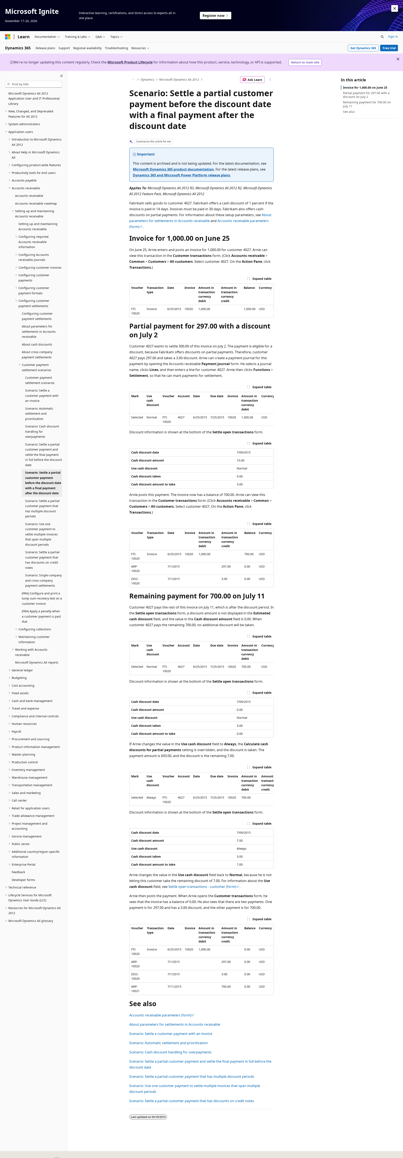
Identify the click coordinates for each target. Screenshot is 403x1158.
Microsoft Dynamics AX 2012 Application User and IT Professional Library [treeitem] (34, 98)
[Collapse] (61, 76)
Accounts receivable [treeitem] (29, 196)
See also (349, 112)
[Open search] (382, 37)
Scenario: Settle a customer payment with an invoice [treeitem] (42, 395)
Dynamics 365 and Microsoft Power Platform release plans (181, 175)
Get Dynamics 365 (363, 48)
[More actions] (270, 79)
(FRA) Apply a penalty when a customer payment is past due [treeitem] (41, 616)
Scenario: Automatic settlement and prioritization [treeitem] (39, 413)
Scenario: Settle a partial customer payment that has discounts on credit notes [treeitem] (42, 560)
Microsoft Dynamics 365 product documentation (173, 169)
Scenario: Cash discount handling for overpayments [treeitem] (42, 431)
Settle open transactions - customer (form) (202, 886)
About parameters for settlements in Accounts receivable (174, 1024)
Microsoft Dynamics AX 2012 (179, 79)
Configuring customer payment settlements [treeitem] (37, 316)
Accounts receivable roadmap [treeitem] (36, 203)
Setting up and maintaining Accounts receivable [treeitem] (38, 226)
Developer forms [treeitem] (23, 880)
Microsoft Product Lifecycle (130, 62)
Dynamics (147, 79)
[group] (201, 409)
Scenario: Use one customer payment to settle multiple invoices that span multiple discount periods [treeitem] (41, 534)
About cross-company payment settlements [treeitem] (37, 354)
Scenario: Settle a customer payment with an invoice (170, 1033)
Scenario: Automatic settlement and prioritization (168, 1043)
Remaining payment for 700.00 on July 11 (367, 104)
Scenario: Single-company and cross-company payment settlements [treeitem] (43, 580)
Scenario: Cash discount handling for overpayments (170, 1052)
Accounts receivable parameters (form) (160, 1015)
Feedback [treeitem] (18, 872)
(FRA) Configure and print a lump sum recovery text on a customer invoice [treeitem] (42, 598)
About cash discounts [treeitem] (37, 344)
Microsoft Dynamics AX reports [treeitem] (36, 662)
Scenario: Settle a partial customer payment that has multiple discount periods (191, 1076)
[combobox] (33, 84)
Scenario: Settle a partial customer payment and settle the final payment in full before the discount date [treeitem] (43, 454)
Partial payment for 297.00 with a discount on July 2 (366, 95)
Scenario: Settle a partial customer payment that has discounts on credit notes (191, 1101)
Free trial (389, 48)
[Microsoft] (7, 36)
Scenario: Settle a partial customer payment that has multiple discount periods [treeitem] (42, 508)
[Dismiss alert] (394, 8)
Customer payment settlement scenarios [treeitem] (40, 380)
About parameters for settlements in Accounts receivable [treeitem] (39, 331)
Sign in (393, 36)
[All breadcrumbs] (133, 79)
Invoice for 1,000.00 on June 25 (365, 87)
